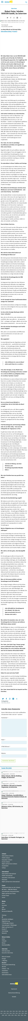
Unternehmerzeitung (6, 31)
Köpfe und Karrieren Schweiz (9, 863)
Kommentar (4, 717)
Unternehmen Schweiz (7, 856)
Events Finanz (5, 895)
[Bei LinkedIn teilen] (17, 18)
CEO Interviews (6, 951)
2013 (14, 1013)
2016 (5, 1013)
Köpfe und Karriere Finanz (9, 893)
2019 (23, 1011)
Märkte (4, 901)
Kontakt (14, 996)
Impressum (14, 989)
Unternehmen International (9, 873)
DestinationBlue (6, 945)
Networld (4, 933)
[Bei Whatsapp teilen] (14, 18)
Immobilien (5, 970)
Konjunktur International (8, 877)
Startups (4, 915)
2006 (9, 1015)
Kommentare (5, 972)
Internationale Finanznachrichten (10, 891)
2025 (5, 1011)
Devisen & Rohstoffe (7, 911)
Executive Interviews (7, 953)
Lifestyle (4, 941)
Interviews (14, 8)
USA (3, 907)
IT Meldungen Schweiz (8, 923)
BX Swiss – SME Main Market (9, 889)
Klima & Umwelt (6, 956)
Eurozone (4, 905)
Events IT (4, 929)
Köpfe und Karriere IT (7, 927)
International (5, 871)
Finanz (3, 885)
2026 (2, 1011)
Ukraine (4, 966)
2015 (8, 1013)
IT (2, 917)
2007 (6, 1015)
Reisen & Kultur (6, 937)
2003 (19, 1015)
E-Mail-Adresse (5, 746)
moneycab (5, 25)
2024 (8, 1011)
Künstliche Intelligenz (7, 919)
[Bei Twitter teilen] (7, 18)
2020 (20, 1011)
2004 (16, 1015)
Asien (3, 903)
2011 (20, 1013)
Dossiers (4, 962)
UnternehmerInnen (7, 974)
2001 (25, 1015)
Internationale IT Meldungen (9, 925)
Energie (4, 958)
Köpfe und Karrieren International (11, 881)
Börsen (3, 909)
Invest (3, 897)
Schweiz (4, 853)
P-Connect (14, 31)
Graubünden (5, 865)
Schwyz (4, 868)
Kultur (3, 939)
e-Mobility (4, 960)
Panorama (4, 879)
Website (3, 753)
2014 (11, 1013)
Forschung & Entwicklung (8, 964)
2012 (17, 1013)
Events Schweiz (6, 862)
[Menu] (2, 2)
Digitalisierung (6, 921)
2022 (14, 1011)
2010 (23, 1013)
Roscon (8, 702)
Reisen (3, 943)
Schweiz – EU (5, 968)
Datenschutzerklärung (14, 993)
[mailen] (20, 18)
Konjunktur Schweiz (7, 860)
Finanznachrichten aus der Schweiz (11, 887)
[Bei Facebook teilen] (11, 18)
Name (3, 739)
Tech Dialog (5, 931)
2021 (17, 1011)
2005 (12, 1015)
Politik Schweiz (6, 858)
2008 (3, 1015)
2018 (26, 1011)
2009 (26, 1013)
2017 (1, 1013)
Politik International (7, 875)
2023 (11, 1011)
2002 (22, 1015)
